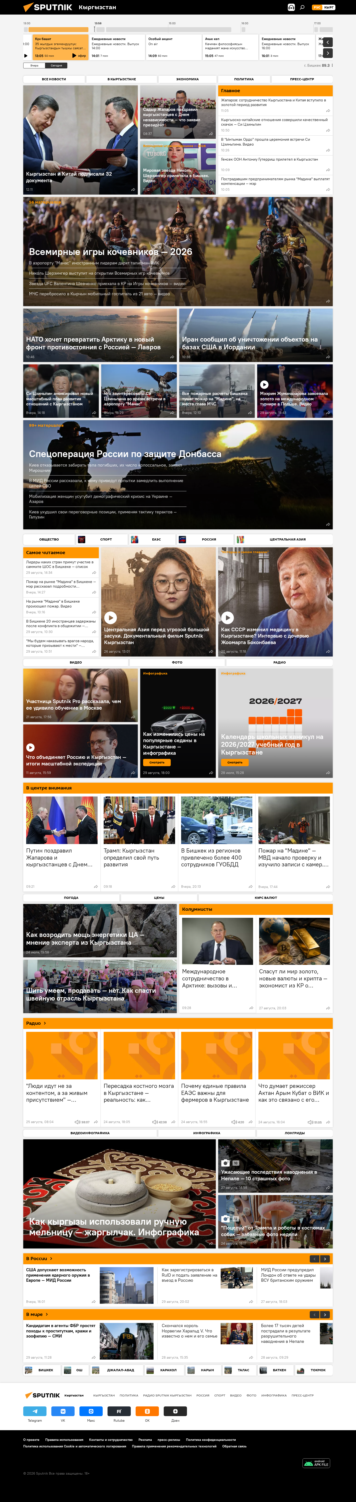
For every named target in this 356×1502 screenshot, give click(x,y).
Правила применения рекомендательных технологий (174, 1446)
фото (251, 1395)
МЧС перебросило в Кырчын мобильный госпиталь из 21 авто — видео (99, 293)
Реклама (145, 1439)
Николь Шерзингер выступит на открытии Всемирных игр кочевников (99, 273)
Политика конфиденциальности (211, 1439)
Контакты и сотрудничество (111, 1439)
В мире (34, 1314)
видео (236, 1395)
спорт (219, 1395)
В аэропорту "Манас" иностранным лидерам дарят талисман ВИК (94, 263)
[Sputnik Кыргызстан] (50, 13)
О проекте (31, 1439)
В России (36, 1258)
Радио (33, 1023)
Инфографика (274, 1395)
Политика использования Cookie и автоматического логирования (74, 1446)
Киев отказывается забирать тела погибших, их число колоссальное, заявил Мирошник (105, 467)
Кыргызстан (104, 1395)
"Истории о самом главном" (245, 552)
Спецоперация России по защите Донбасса (125, 453)
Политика (129, 1395)
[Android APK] (316, 1463)
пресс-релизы (169, 1439)
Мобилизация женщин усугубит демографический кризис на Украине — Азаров (100, 498)
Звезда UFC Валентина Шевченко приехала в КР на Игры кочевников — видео (107, 283)
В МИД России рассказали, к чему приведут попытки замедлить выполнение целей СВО (106, 483)
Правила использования (64, 1439)
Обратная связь (234, 1446)
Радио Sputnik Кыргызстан (167, 1395)
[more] (133, 189)
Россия (202, 1395)
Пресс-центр (303, 1395)
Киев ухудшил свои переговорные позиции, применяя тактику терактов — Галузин (103, 514)
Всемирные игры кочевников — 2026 (174, 146)
